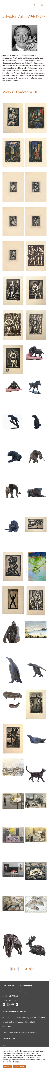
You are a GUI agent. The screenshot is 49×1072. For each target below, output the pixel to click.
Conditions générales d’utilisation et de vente (19, 1032)
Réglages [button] (7, 1066)
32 (30, 969)
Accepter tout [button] (19, 1066)
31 (26, 969)
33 (33, 969)
